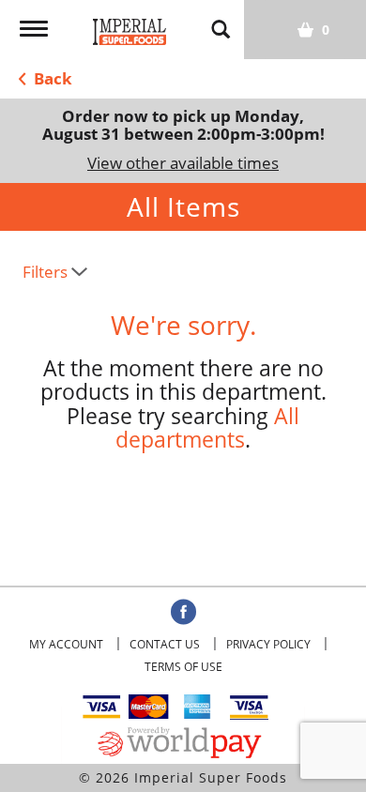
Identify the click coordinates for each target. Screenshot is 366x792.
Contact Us (165, 644)
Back (51, 78)
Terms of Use (183, 667)
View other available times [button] (183, 163)
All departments (207, 427)
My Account (66, 644)
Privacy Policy (268, 644)
